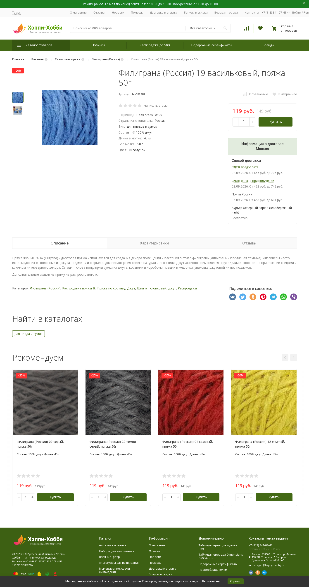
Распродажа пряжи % (78, 288)
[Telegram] (273, 297)
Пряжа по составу (111, 288)
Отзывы (99, 12)
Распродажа (187, 288)
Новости (118, 12)
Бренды (268, 45)
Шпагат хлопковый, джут (156, 288)
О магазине (78, 12)
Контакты (252, 12)
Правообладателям (213, 570)
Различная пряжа (67, 59)
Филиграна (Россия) (106, 59)
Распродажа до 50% (155, 45)
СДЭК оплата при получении (253, 181)
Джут (131, 288)
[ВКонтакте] (232, 297)
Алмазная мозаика (112, 545)
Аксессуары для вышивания (119, 563)
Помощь (137, 12)
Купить (275, 121)
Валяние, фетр (109, 557)
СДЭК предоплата (245, 167)
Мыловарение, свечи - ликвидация (115, 570)
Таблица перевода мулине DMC (218, 547)
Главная (18, 59)
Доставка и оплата (163, 12)
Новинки (98, 45)
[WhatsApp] (283, 297)
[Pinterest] (263, 297)
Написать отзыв (156, 105)
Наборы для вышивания (116, 551)
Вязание (37, 59)
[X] (242, 297)
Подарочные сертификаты (211, 45)
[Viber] (293, 297)
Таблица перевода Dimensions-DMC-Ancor (221, 556)
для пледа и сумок (28, 333)
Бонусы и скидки (196, 12)
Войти (296, 12)
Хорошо (235, 581)
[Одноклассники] (253, 297)
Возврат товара (226, 12)
